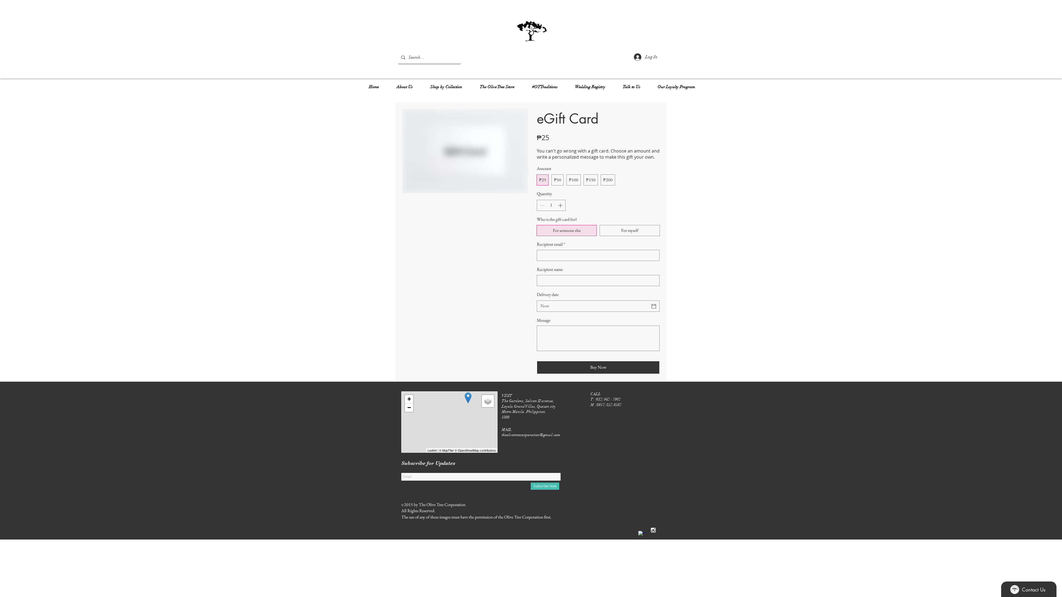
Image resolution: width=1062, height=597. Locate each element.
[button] (404, 84)
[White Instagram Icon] (653, 530)
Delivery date (548, 294)
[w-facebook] (641, 534)
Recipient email (551, 244)
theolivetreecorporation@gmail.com (531, 435)
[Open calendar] (653, 306)
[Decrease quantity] (541, 205)
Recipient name (550, 269)
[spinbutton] (551, 205)
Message (543, 320)
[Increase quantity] (561, 205)
